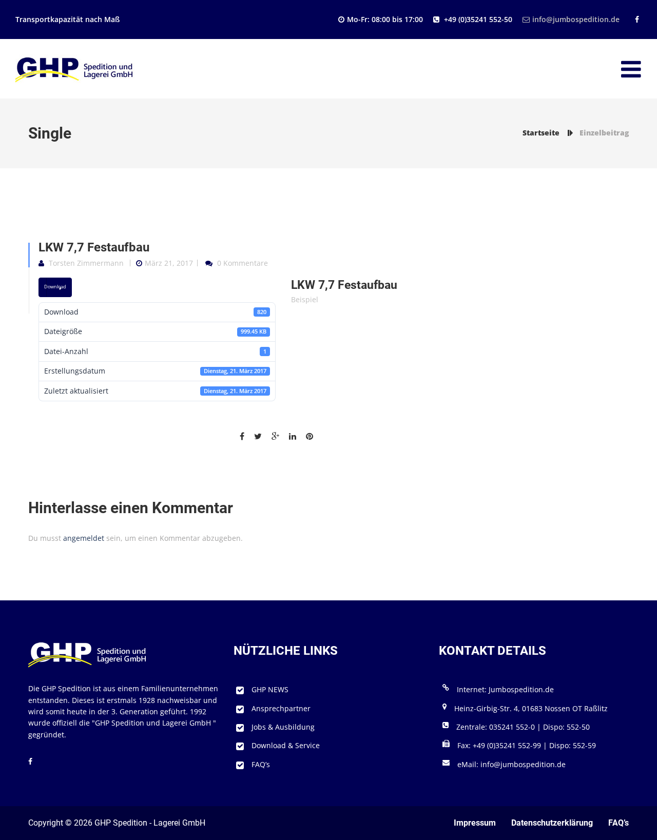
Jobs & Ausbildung (283, 727)
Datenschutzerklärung (552, 823)
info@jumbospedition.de (576, 19)
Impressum (475, 823)
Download (55, 287)
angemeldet (83, 538)
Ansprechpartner (281, 708)
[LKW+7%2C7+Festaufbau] (261, 436)
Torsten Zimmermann (86, 263)
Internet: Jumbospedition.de (505, 689)
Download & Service (286, 745)
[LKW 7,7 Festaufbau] (246, 436)
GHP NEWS (270, 689)
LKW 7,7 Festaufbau (93, 247)
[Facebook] (636, 19)
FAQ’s (261, 764)
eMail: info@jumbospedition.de (511, 764)
